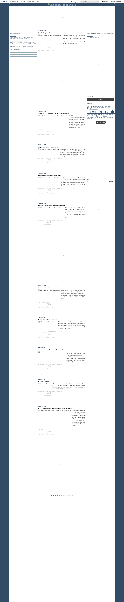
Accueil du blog (90, 36)
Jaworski (108, 117)
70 (72, 495)
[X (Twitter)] (75, 2)
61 (53, 495)
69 (70, 495)
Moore (109, 106)
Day (97, 116)
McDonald (89, 118)
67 (66, 495)
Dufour (103, 117)
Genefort (89, 115)
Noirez (106, 106)
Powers (93, 115)
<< (48, 495)
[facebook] (72, 2)
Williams (100, 114)
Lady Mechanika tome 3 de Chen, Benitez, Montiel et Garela (21, 46)
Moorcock (90, 114)
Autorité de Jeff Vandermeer (15, 41)
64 (59, 495)
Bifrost (105, 116)
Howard (98, 107)
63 (57, 495)
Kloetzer (89, 106)
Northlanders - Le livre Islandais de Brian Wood (19, 38)
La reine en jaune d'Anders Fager (16, 34)
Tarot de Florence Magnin (15, 33)
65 (62, 495)
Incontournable (101, 112)
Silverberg (95, 108)
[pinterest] (77, 2)
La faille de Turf (13, 36)
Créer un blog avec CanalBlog (93, 37)
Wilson (97, 117)
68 (68, 495)
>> (75, 495)
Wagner (93, 107)
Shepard (111, 114)
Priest (88, 107)
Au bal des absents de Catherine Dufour (18, 39)
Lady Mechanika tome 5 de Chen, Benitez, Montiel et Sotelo (21, 37)
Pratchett (90, 109)
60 (51, 495)
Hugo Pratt (95, 106)
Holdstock (100, 106)
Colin (101, 115)
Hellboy (105, 114)
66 (64, 495)
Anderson (103, 107)
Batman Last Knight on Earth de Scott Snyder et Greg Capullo (22, 42)
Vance (108, 107)
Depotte (95, 114)
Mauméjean (90, 117)
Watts (112, 117)
